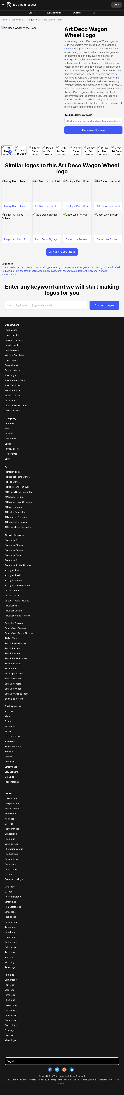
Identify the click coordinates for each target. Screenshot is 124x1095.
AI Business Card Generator (19, 502)
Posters (9, 731)
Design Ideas (11, 365)
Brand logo (10, 813)
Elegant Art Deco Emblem (18, 239)
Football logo (11, 854)
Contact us (10, 438)
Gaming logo (11, 798)
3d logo (9, 874)
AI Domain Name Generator (18, 492)
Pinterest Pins (12, 605)
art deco (97, 267)
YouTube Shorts (13, 683)
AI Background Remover (17, 487)
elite (79, 267)
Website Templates (14, 355)
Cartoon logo (11, 922)
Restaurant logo (13, 896)
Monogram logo (13, 828)
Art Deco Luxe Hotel (108, 206)
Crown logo (10, 864)
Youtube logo (11, 844)
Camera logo (11, 859)
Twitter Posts (11, 668)
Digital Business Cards (16, 405)
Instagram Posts (13, 570)
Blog (7, 428)
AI (94, 13)
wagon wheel (9, 274)
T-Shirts (9, 751)
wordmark (108, 267)
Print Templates (13, 350)
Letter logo (10, 902)
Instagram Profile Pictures (17, 585)
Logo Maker (18, 19)
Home (4, 19)
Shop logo (10, 1000)
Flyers (8, 721)
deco (41, 270)
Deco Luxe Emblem (107, 239)
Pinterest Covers (13, 610)
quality (37, 267)
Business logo (12, 808)
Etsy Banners (11, 771)
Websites (77, 13)
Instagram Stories (13, 580)
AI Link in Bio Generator (16, 517)
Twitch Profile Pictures (16, 658)
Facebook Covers (14, 550)
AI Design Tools (12, 471)
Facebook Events (14, 555)
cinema (29, 267)
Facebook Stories (14, 545)
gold (61, 267)
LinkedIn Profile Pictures (17, 600)
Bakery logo (11, 947)
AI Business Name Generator (19, 477)
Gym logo (10, 1030)
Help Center (11, 453)
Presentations (12, 781)
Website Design (13, 395)
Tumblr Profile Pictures (16, 643)
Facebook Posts (13, 540)
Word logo (10, 962)
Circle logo (10, 912)
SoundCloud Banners (15, 628)
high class (51, 270)
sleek (118, 267)
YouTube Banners (14, 678)
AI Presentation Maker (16, 522)
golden (87, 267)
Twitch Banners (12, 653)
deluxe (11, 270)
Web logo (10, 990)
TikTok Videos (12, 638)
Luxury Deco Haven (15, 206)
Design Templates (14, 340)
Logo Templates (13, 335)
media (102, 73)
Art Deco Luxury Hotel (47, 206)
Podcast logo (11, 942)
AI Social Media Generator (18, 527)
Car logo (9, 823)
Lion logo (9, 1035)
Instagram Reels (13, 575)
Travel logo (10, 927)
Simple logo (11, 1005)
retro (45, 267)
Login (7, 458)
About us (9, 423)
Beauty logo (11, 1015)
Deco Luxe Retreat (76, 239)
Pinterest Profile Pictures (17, 615)
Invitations (10, 741)
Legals (8, 443)
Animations (10, 761)
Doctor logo (11, 1025)
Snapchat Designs (14, 623)
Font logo (9, 985)
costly (70, 270)
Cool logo (10, 886)
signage (103, 270)
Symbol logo (11, 1010)
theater (33, 270)
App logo (9, 974)
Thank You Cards (13, 746)
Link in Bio (10, 400)
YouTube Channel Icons (16, 693)
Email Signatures (13, 706)
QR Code (9, 776)
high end (93, 270)
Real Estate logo (13, 907)
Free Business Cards (15, 380)
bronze (61, 270)
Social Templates (13, 345)
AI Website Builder (14, 497)
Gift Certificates (13, 736)
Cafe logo (10, 932)
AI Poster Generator (15, 512)
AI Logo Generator (14, 482)
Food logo (10, 839)
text (4, 270)
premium (53, 267)
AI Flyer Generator (14, 507)
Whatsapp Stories (14, 673)
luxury (67, 48)
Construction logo (14, 879)
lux (17, 270)
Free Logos (10, 375)
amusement (81, 270)
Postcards (10, 726)
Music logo (10, 1040)
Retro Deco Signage (46, 239)
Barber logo (11, 979)
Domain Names (12, 410)
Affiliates (9, 433)
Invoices (9, 711)
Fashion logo (11, 917)
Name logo (10, 818)
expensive (71, 267)
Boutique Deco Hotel (77, 206)
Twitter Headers (13, 663)
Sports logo (11, 869)
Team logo (10, 967)
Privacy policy (12, 448)
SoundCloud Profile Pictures (19, 633)
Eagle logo (10, 937)
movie (114, 73)
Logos (32, 13)
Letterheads (11, 766)
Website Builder (13, 390)
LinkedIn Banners (13, 590)
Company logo (12, 803)
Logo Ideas (10, 360)
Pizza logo (10, 995)
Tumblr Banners (12, 648)
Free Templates (13, 385)
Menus (8, 716)
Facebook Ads (12, 560)
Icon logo (9, 957)
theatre (24, 270)
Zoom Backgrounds (14, 698)
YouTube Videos (13, 688)
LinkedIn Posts (12, 595)
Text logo (10, 952)
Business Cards (54, 13)
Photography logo (14, 849)
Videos (8, 756)
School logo (11, 833)
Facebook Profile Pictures (18, 565)
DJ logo (9, 891)
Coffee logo (11, 1020)
